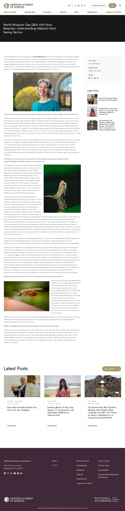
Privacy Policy (104, 465)
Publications (92, 12)
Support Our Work (113, 12)
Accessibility (103, 470)
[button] (120, 5)
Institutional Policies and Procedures (108, 475)
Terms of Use (103, 461)
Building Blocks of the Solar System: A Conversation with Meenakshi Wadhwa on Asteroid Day (108, 111)
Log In (112, 5)
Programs (47, 12)
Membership (30, 12)
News (77, 12)
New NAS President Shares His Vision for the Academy (108, 99)
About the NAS (10, 12)
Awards (63, 12)
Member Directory (98, 5)
